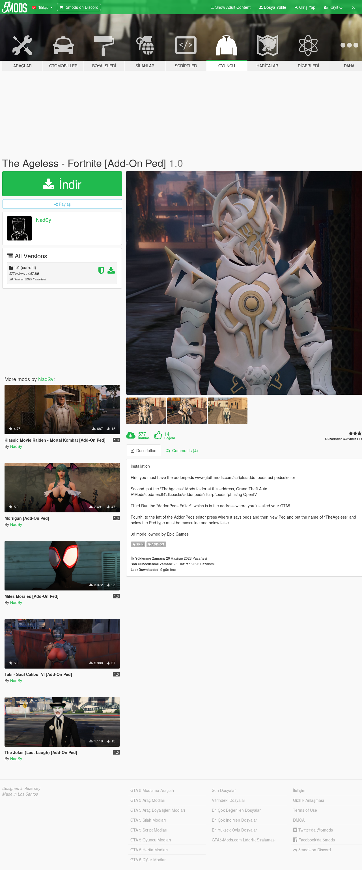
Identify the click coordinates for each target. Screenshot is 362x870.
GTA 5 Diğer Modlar (148, 859)
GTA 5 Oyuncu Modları (150, 840)
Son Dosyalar (224, 790)
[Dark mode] (353, 7)
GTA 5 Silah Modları (148, 820)
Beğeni (169, 438)
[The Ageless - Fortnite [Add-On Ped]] (146, 411)
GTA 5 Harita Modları (149, 849)
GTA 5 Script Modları (148, 830)
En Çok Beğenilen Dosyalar (236, 810)
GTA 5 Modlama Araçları (152, 790)
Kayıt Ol (335, 7)
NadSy (43, 219)
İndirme (144, 438)
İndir (68, 183)
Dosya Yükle (274, 7)
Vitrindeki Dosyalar (228, 800)
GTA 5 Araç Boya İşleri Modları (157, 810)
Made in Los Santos (20, 794)
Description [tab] (145, 450)
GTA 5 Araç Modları (147, 800)
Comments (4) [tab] (184, 450)
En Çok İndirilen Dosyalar (234, 820)
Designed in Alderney (21, 788)
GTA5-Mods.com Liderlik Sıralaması (243, 840)
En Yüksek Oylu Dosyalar (234, 830)
